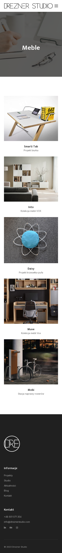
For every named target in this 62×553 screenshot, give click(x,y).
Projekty (8, 475)
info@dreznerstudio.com (17, 521)
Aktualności (10, 485)
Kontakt (8, 495)
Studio (7, 480)
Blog (6, 490)
